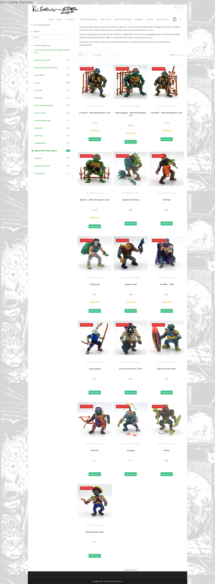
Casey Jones (95, 284)
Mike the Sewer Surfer (166, 369)
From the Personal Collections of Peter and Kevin (50, 51)
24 (179, 55)
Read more (94, 139)
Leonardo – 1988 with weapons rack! (94, 113)
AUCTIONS (38, 90)
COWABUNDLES (40, 143)
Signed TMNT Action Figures (95, 106)
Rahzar (167, 450)
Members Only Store (42, 166)
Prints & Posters (40, 113)
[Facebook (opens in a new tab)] (175, 7)
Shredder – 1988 (166, 284)
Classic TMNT (39, 75)
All (182, 55)
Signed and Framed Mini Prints (45, 68)
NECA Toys (38, 136)
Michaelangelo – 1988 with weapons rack (130, 114)
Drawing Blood (39, 173)
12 (176, 55)
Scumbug (131, 450)
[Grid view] (80, 55)
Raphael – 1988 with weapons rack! (94, 200)
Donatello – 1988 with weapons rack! (166, 113)
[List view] (85, 55)
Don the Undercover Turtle (130, 369)
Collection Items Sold (42, 60)
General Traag (131, 284)
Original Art (38, 158)
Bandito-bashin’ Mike (95, 532)
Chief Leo (95, 450)
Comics (37, 83)
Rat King (166, 200)
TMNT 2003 (38, 98)
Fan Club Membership (42, 120)
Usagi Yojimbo (95, 369)
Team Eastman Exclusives (43, 105)
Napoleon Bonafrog (130, 200)
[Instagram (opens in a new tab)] (181, 7)
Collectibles (38, 128)
